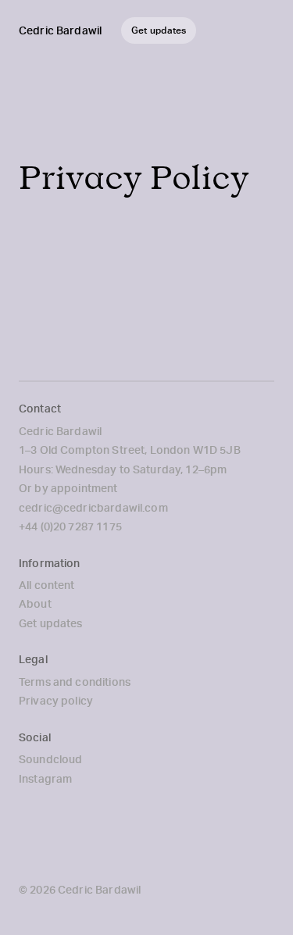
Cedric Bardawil (60, 30)
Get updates (51, 623)
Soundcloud (51, 759)
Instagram (45, 779)
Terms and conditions (74, 682)
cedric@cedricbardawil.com (93, 507)
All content (47, 585)
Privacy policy (56, 700)
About (35, 604)
